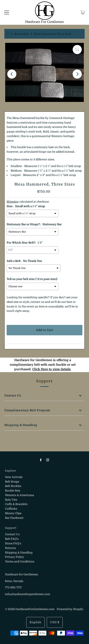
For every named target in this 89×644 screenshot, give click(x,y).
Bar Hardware (14, 517)
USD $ (54, 622)
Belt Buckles (21, 33)
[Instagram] (47, 460)
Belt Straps (12, 481)
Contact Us (12, 395)
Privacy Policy (14, 557)
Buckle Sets (12, 490)
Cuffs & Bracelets (16, 504)
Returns (10, 548)
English (35, 622)
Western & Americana (19, 495)
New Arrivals (14, 477)
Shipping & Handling (20, 425)
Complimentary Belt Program (27, 410)
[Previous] (11, 74)
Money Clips (13, 513)
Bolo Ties (11, 499)
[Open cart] (82, 12)
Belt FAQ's (12, 538)
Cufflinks (11, 508)
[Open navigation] (6, 12)
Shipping (13, 201)
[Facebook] (41, 460)
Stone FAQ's (13, 543)
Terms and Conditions (19, 561)
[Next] (77, 74)
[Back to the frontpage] (8, 34)
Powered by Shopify (70, 609)
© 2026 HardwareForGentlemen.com (29, 609)
